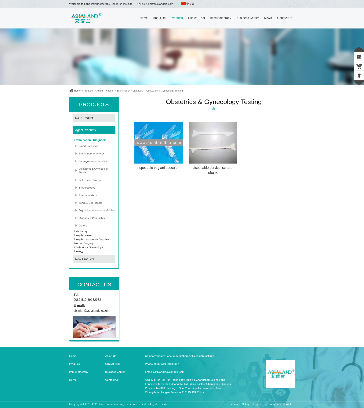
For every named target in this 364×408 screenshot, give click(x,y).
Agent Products (105, 90)
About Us (110, 355)
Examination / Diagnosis (130, 90)
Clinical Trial (112, 363)
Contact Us (111, 379)
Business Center (115, 371)
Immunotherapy (78, 371)
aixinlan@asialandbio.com (157, 3)
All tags (246, 404)
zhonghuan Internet (279, 404)
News (72, 379)
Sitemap (234, 404)
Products (88, 90)
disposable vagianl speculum (158, 168)
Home (77, 90)
